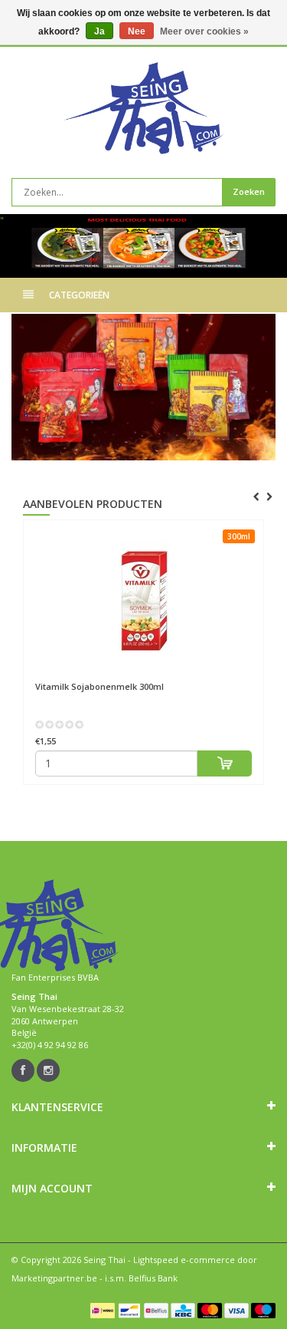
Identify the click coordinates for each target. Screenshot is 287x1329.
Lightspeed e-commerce (184, 1259)
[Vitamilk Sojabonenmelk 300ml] (143, 601)
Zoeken (249, 191)
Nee (136, 31)
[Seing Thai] (143, 108)
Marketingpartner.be (54, 1278)
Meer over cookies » (204, 31)
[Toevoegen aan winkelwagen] (224, 763)
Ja (99, 31)
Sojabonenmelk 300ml (99, 686)
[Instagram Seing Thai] (48, 1070)
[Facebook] (22, 1070)
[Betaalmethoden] (102, 1310)
